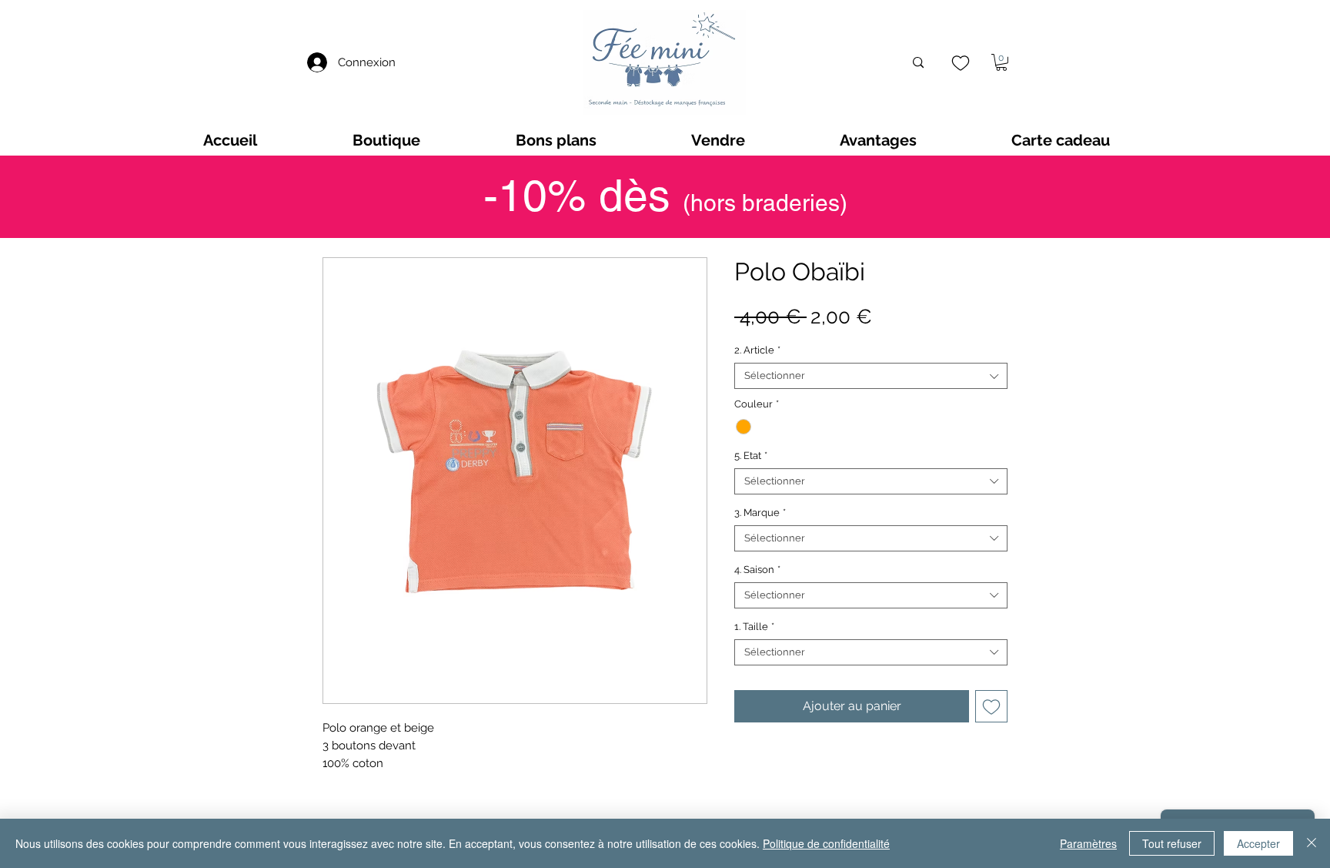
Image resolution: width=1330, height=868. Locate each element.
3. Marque (760, 512)
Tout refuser (1171, 843)
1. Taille (754, 626)
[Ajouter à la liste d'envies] (991, 706)
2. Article (757, 350)
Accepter (1258, 843)
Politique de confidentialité (826, 843)
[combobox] (871, 376)
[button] (1001, 62)
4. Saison (757, 569)
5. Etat (750, 455)
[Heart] (960, 62)
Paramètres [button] (1088, 843)
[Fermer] (1311, 843)
